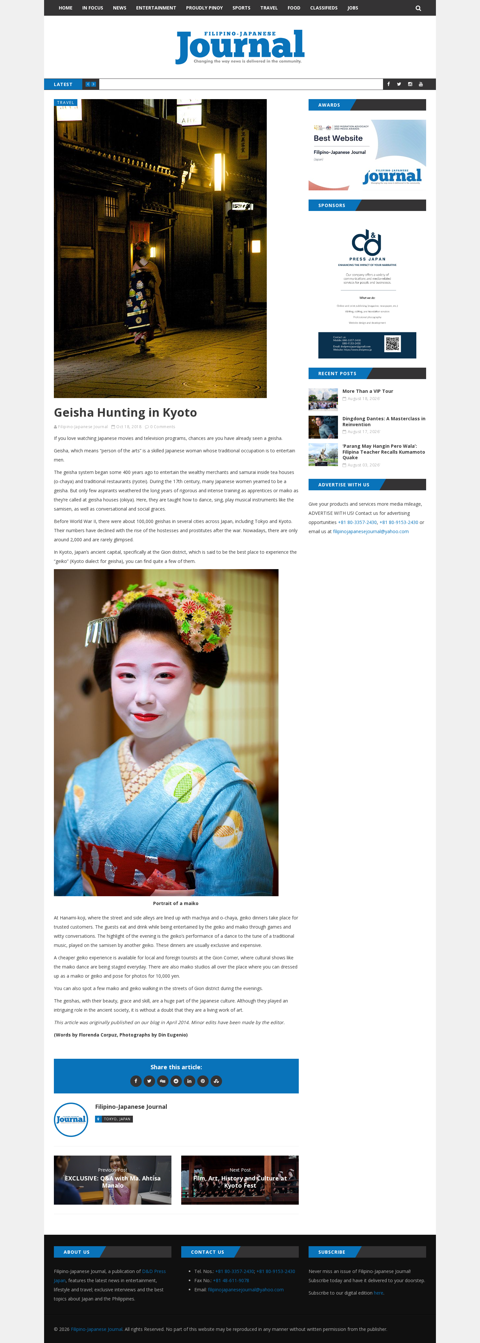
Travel (269, 8)
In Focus (92, 8)
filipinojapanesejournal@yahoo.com (371, 531)
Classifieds (324, 8)
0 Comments (162, 426)
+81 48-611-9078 (231, 1280)
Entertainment (156, 8)
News (119, 8)
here (378, 1293)
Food (294, 8)
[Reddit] (176, 1081)
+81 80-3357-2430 (357, 522)
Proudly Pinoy (204, 8)
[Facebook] (136, 1081)
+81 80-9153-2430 (398, 522)
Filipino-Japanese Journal (83, 426)
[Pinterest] (203, 1081)
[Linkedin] (189, 1081)
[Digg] (162, 1081)
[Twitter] (149, 1081)
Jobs (352, 8)
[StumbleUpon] (216, 1081)
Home (65, 8)
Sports (241, 8)
